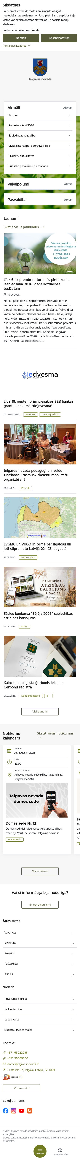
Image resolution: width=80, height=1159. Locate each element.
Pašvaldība (11, 963)
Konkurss (30, 414)
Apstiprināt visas (59, 38)
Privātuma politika (15, 998)
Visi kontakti (21, 1088)
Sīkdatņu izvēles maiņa (18, 1030)
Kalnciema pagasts (30, 695)
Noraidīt (21, 38)
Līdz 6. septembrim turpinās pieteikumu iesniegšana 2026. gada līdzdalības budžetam (37, 284)
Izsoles (8, 974)
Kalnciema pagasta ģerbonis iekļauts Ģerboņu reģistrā (33, 684)
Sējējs (24, 626)
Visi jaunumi (40, 711)
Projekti (25, 488)
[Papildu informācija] (21, 1077)
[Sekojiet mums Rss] (29, 1110)
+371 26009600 (17, 1058)
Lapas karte (11, 1019)
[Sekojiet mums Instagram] (13, 1110)
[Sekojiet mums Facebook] (5, 1110)
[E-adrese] (10, 1077)
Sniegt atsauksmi (40, 904)
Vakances (10, 932)
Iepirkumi (10, 943)
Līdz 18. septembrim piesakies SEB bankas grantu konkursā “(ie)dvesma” (38, 403)
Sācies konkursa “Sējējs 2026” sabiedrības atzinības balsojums (38, 615)
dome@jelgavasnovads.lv (23, 1064)
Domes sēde (14, 839)
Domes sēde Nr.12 (21, 823)
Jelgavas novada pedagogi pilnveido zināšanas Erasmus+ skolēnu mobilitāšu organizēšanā (36, 475)
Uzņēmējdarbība (50, 414)
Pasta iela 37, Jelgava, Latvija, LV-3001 (31, 1070)
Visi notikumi (40, 871)
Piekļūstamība (13, 1009)
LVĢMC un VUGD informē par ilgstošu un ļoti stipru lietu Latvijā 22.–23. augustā (37, 546)
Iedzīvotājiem (28, 557)
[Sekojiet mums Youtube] (21, 1110)
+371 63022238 (17, 1052)
